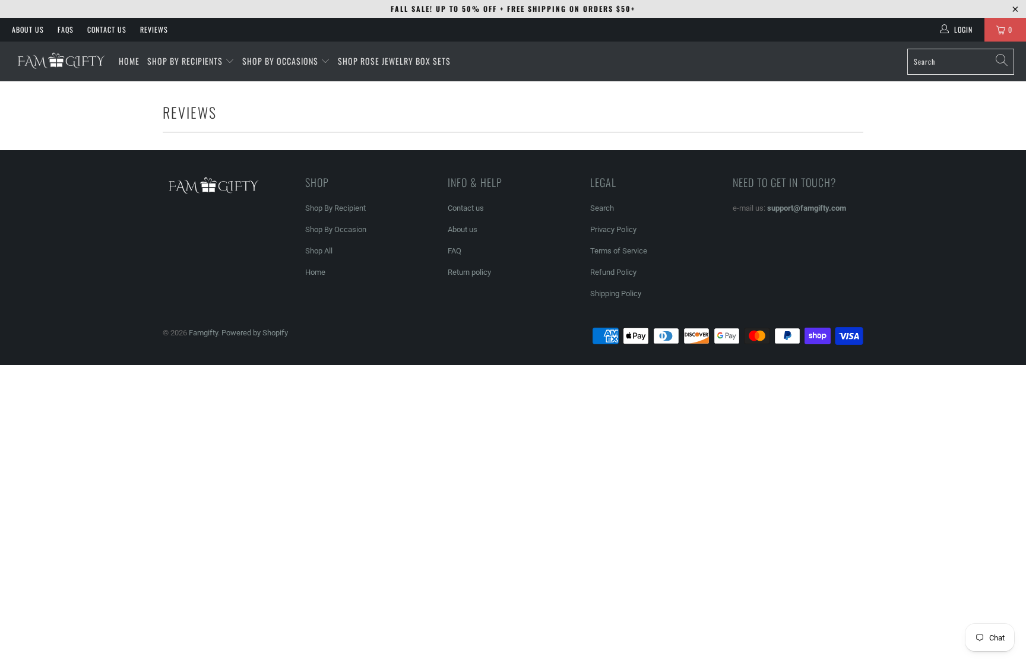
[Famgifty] (59, 61)
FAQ (454, 250)
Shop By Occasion (335, 229)
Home (315, 272)
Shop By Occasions (280, 61)
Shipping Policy (615, 293)
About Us (28, 29)
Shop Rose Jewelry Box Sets (394, 61)
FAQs (66, 29)
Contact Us (106, 29)
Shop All (318, 250)
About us (462, 229)
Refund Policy (613, 272)
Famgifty (203, 332)
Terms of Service (618, 250)
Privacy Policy (613, 229)
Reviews (154, 29)
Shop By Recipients (185, 61)
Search (602, 208)
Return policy (469, 272)
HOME (129, 61)
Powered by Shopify (254, 332)
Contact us (466, 208)
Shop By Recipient (335, 208)
